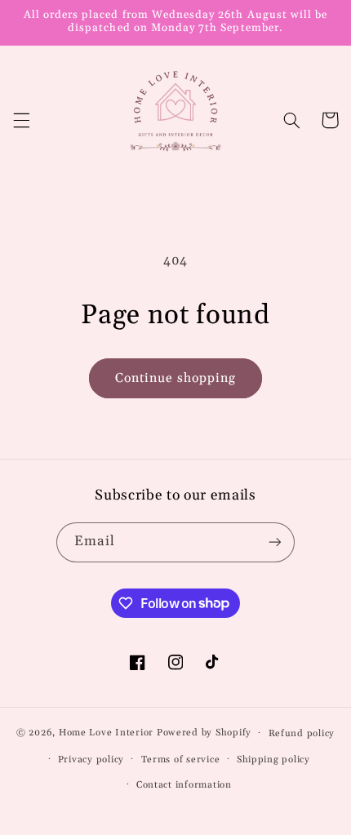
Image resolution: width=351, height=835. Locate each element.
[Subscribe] (274, 542)
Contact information (184, 785)
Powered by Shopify (204, 732)
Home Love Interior (106, 732)
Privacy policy (91, 759)
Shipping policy (273, 759)
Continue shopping (176, 378)
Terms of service (180, 759)
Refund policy (302, 733)
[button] (21, 120)
